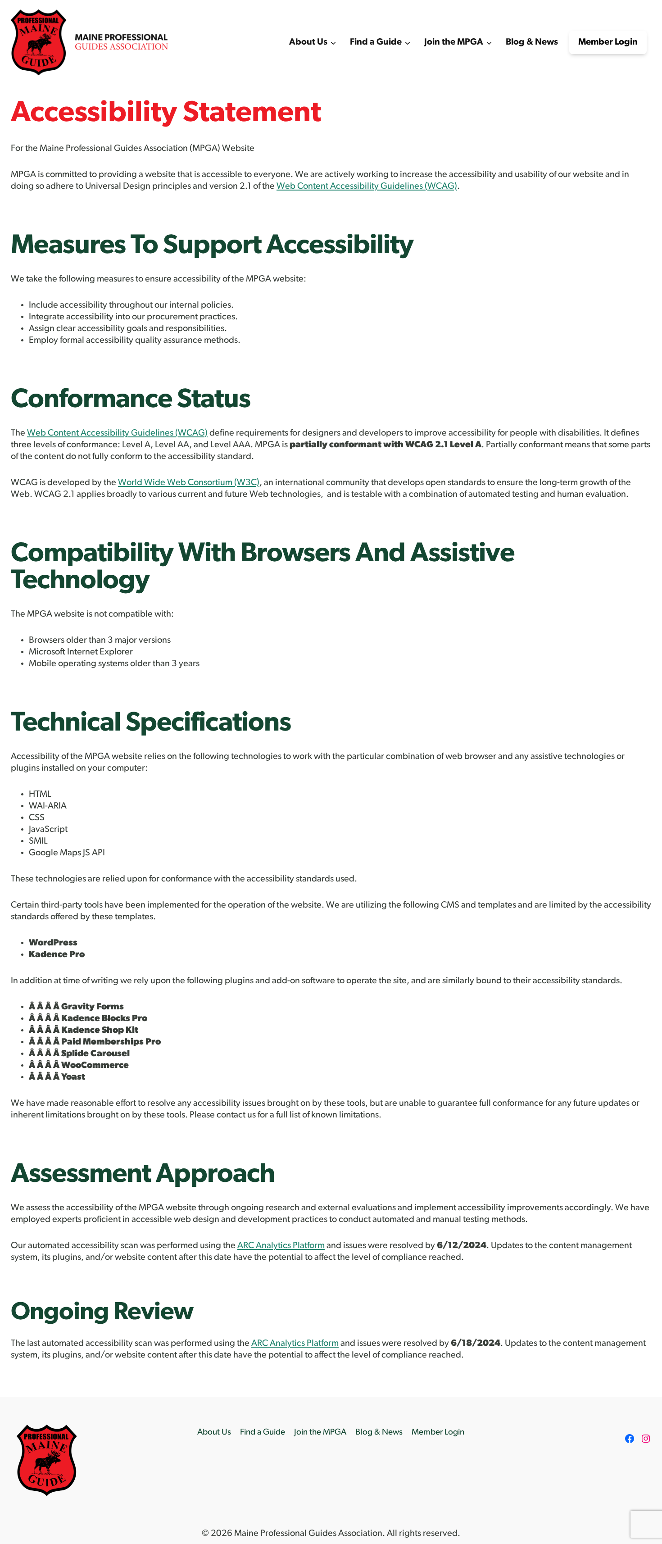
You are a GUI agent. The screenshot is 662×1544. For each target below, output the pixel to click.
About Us (214, 1432)
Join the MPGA (320, 1432)
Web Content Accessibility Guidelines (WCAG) (367, 186)
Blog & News (532, 42)
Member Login (608, 42)
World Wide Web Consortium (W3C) (188, 482)
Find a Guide (262, 1432)
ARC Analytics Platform (281, 1245)
